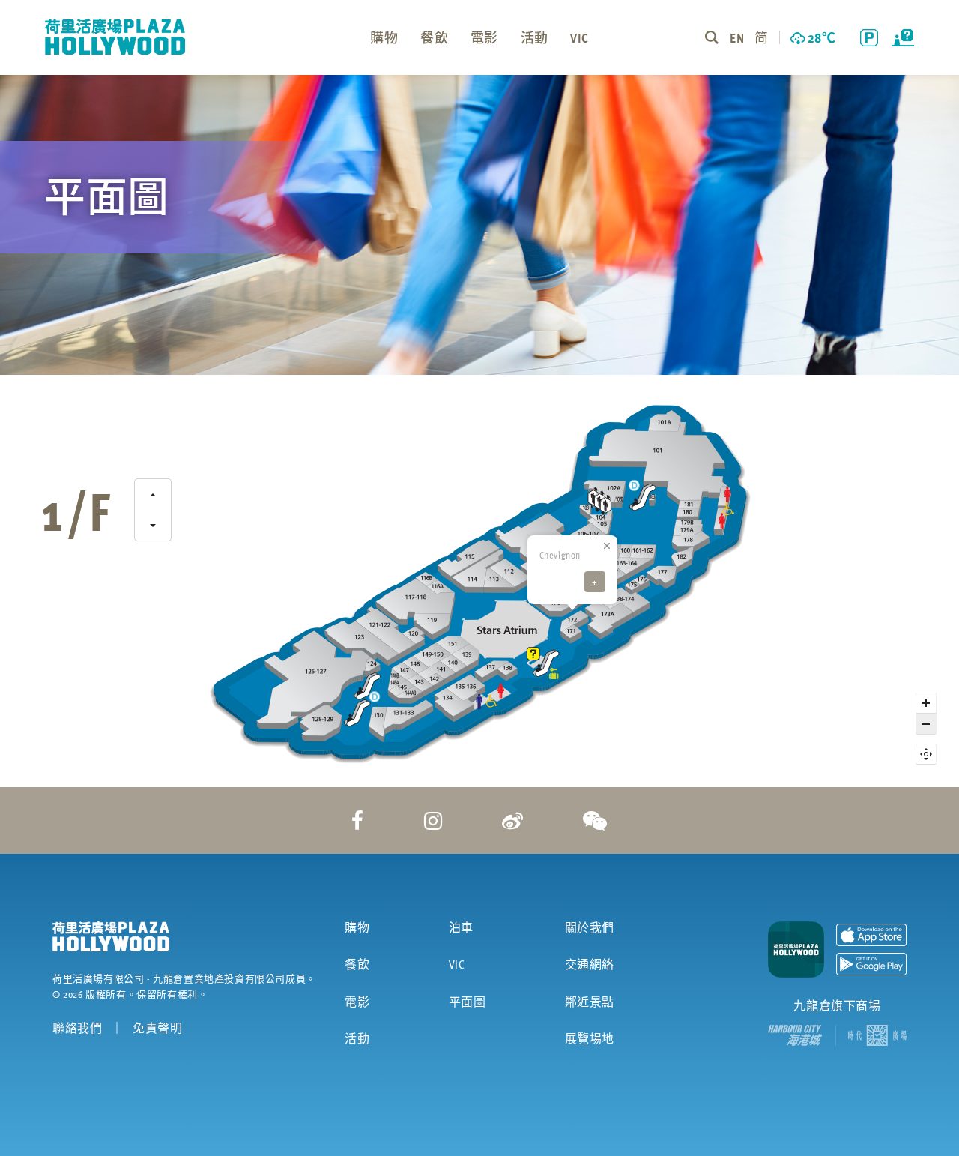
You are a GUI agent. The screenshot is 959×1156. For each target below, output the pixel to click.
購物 (357, 927)
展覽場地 (589, 1038)
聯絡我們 (77, 1028)
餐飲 (357, 964)
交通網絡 (589, 964)
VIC (457, 964)
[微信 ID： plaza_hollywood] (595, 820)
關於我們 (589, 927)
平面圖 (467, 1002)
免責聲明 (157, 1028)
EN (736, 37)
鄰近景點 (589, 1002)
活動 (357, 1038)
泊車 (461, 927)
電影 (357, 1002)
